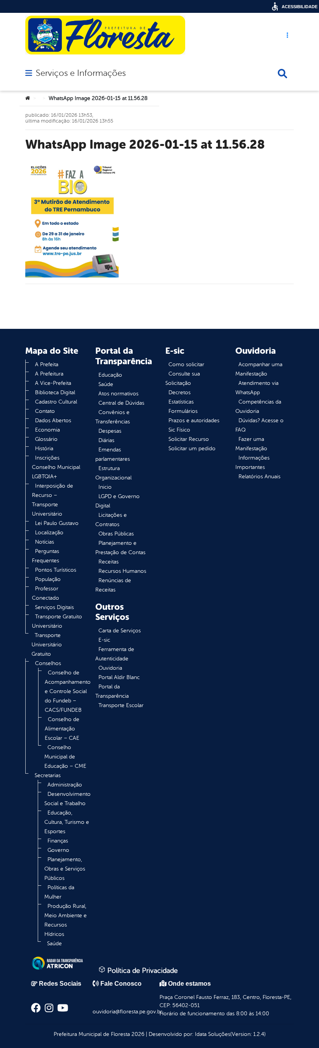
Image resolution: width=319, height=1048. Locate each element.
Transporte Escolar (121, 705)
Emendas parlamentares (112, 454)
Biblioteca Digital (55, 392)
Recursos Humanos (122, 571)
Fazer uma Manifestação (251, 443)
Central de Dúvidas (121, 403)
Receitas (108, 562)
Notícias (44, 542)
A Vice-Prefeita (53, 383)
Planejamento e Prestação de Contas (120, 547)
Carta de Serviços (119, 631)
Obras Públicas (116, 534)
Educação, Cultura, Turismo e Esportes (66, 822)
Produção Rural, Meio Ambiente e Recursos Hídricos (65, 920)
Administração (64, 785)
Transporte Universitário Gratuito (47, 644)
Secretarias (48, 775)
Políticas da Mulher (59, 892)
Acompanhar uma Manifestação (258, 369)
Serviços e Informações (81, 73)
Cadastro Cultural (56, 402)
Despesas (109, 431)
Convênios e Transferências (112, 417)
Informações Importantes (252, 462)
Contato (45, 411)
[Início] (27, 98)
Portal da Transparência (112, 691)
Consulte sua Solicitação (182, 378)
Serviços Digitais (54, 607)
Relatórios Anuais (259, 476)
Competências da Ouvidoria (258, 406)
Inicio (105, 487)
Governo (58, 850)
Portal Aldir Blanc (119, 677)
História (44, 448)
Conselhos (48, 663)
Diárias (106, 440)
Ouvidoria (110, 668)
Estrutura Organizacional (113, 473)
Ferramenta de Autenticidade (114, 654)
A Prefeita (46, 364)
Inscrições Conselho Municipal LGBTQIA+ (56, 467)
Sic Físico (179, 430)
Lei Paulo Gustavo (57, 523)
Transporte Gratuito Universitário (57, 621)
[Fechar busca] (282, 73)
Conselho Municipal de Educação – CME (65, 756)
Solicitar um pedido (192, 448)
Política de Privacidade (141, 970)
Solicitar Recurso (188, 439)
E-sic (104, 640)
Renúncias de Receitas (113, 585)
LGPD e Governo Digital (117, 501)
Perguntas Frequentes (45, 555)
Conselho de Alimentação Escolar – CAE (62, 728)
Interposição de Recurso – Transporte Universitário (52, 500)
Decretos (179, 392)
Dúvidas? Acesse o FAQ (259, 425)
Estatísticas (181, 402)
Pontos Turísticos (55, 570)
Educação (110, 375)
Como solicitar (186, 364)
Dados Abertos (53, 420)
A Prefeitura (49, 374)
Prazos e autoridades (193, 420)
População (48, 579)
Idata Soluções (212, 1034)
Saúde (54, 943)
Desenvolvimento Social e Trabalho (67, 798)
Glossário (46, 439)
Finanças (57, 841)
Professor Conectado (45, 593)
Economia (47, 430)
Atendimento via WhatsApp (257, 387)
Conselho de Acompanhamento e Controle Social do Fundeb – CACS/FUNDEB (68, 691)
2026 (137, 1034)
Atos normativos (118, 394)
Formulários (183, 411)
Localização (49, 532)
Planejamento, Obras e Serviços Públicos (64, 869)
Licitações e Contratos (111, 519)
